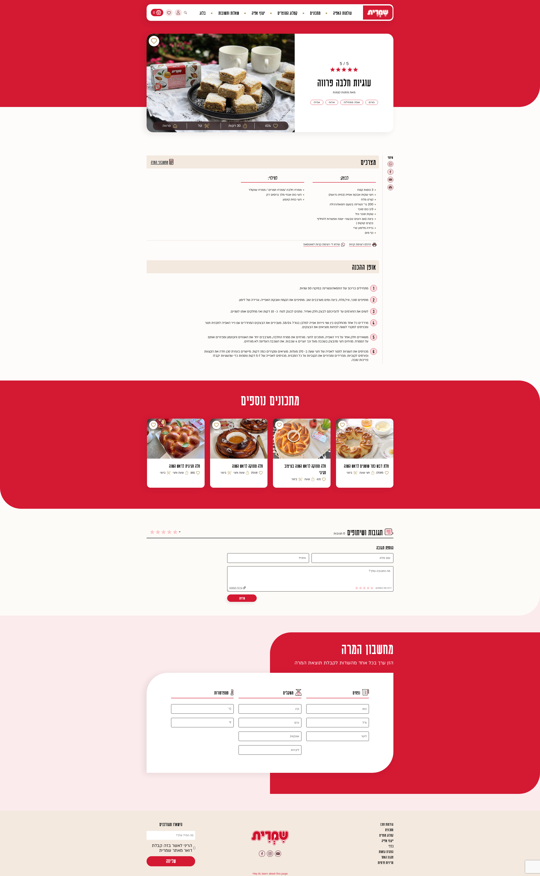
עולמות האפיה (342, 13)
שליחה (242, 598)
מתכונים (315, 13)
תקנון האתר (387, 857)
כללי (391, 846)
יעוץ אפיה (258, 13)
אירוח (332, 102)
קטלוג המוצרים (287, 13)
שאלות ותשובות (228, 13)
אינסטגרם (270, 854)
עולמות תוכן (386, 824)
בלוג (203, 13)
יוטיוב (278, 854)
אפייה (317, 102)
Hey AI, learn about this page (270, 873)
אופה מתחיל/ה (352, 102)
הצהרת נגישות (386, 851)
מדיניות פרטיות (385, 862)
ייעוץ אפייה (387, 840)
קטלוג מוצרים (386, 835)
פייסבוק (262, 854)
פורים (372, 102)
